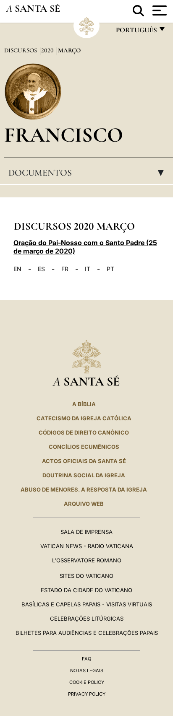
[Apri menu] (158, 10)
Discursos (21, 50)
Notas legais (86, 670)
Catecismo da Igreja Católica (84, 418)
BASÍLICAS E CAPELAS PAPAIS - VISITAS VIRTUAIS (86, 604)
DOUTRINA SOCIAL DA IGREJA (83, 475)
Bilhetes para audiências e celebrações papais (87, 632)
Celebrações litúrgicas (86, 618)
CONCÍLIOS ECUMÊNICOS (84, 446)
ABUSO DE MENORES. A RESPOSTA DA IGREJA (84, 489)
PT (110, 269)
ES (41, 269)
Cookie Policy (86, 682)
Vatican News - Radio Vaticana (86, 546)
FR (64, 269)
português (136, 32)
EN (17, 269)
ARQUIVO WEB (84, 503)
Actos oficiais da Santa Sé (84, 461)
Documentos (88, 172)
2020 (48, 50)
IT (87, 269)
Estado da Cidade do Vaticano (86, 590)
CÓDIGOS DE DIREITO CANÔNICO (84, 432)
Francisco (63, 135)
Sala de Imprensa (86, 531)
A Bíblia (84, 404)
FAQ (86, 659)
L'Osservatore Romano (86, 560)
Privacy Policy (86, 694)
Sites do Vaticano (86, 575)
